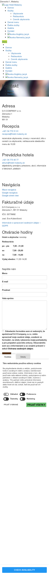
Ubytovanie (18, 13)
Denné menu (13, 22)
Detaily (23, 356)
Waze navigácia (9, 189)
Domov (10, 7)
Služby (10, 10)
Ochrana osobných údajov (20, 348)
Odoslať (6, 354)
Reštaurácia (18, 16)
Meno (4, 273)
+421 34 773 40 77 (10, 159)
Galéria (10, 28)
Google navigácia (9, 192)
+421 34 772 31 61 (10, 131)
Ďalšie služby (13, 25)
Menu (4, 41)
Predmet (6, 290)
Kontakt (10, 30)
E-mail (5, 281)
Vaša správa (7, 298)
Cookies (7, 356)
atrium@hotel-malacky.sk (13, 162)
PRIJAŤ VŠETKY (36, 404)
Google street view (10, 195)
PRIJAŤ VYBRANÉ (11, 404)
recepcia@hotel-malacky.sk (14, 133)
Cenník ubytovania (21, 19)
